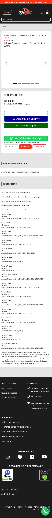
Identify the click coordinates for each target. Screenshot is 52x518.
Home (4, 26)
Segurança (6, 441)
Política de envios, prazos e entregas (16, 427)
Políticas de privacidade (11, 422)
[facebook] (20, 457)
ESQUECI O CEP (39, 146)
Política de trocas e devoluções (15, 432)
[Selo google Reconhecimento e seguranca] (45, 475)
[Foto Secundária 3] (28, 83)
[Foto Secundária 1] (19, 83)
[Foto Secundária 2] (24, 83)
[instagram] (8, 457)
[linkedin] (32, 457)
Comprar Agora (27, 125)
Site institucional (8, 398)
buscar (49, 19)
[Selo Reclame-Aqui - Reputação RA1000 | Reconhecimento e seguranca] (7, 475)
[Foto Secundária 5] (37, 83)
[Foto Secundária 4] (32, 83)
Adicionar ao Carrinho (28, 118)
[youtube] (44, 457)
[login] (42, 12)
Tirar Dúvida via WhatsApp (27, 138)
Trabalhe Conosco (9, 393)
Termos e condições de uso (12, 437)
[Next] (44, 63)
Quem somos (6, 388)
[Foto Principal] (15, 83)
